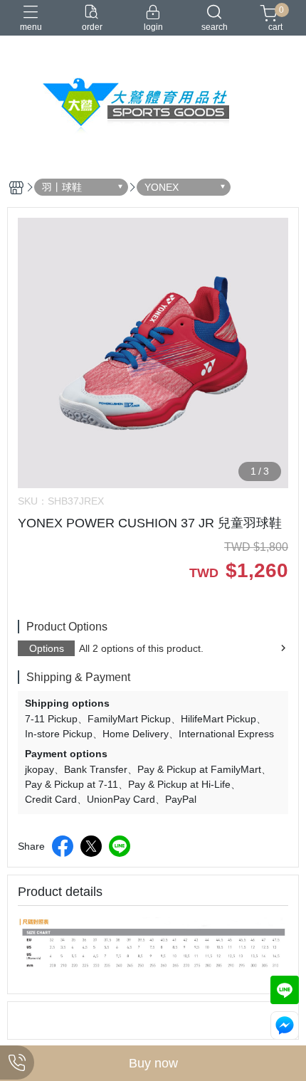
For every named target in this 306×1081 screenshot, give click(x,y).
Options (46, 648)
